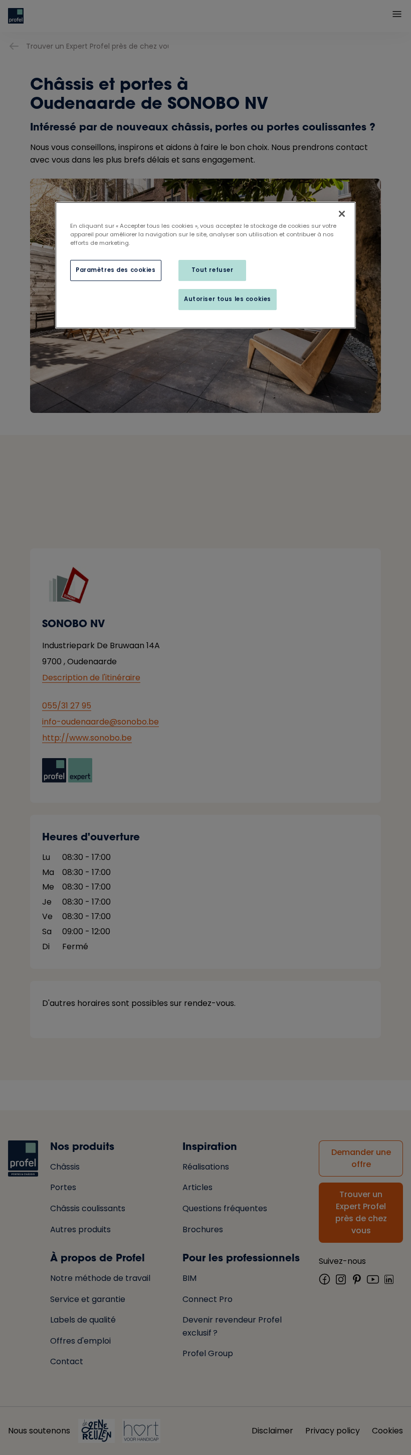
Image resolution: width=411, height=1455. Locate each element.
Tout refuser (212, 270)
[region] (205, 265)
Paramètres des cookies (116, 270)
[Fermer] (342, 214)
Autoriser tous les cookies (227, 299)
